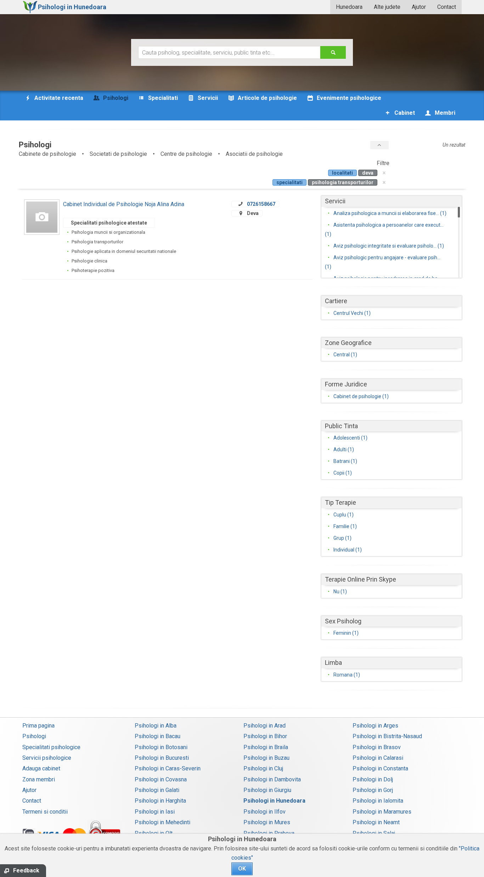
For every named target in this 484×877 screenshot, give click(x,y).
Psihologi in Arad (264, 725)
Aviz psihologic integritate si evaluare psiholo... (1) (388, 246)
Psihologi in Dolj (373, 779)
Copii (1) (342, 473)
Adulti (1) (343, 449)
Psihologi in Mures (266, 822)
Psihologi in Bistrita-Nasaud (387, 736)
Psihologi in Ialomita (378, 800)
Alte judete (387, 7)
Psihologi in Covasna (161, 779)
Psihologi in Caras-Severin (168, 768)
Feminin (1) (346, 633)
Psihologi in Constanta (380, 768)
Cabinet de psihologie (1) (361, 396)
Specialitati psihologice (51, 747)
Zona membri (38, 779)
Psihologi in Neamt (376, 822)
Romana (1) (346, 675)
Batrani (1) (345, 461)
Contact (446, 7)
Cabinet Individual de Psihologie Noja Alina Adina (123, 204)
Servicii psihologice (46, 757)
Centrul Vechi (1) (352, 313)
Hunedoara (349, 7)
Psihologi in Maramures (382, 811)
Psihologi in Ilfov (264, 811)
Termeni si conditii (45, 811)
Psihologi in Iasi (155, 811)
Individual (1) (347, 550)
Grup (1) (342, 538)
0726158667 (261, 204)
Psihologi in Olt (154, 833)
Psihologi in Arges (375, 725)
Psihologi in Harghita (160, 800)
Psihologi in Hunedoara (274, 800)
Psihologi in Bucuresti (162, 757)
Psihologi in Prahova (268, 833)
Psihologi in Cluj (263, 768)
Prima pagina (38, 725)
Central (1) (345, 354)
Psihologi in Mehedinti (162, 822)
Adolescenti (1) (350, 438)
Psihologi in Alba (155, 725)
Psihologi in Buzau (266, 757)
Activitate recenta (58, 98)
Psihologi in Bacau (157, 736)
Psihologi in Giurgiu (267, 790)
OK (242, 868)
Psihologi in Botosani (161, 747)
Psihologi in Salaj (374, 833)
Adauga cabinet (41, 768)
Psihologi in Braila (265, 747)
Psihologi (34, 736)
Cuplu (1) (343, 514)
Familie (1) (345, 526)
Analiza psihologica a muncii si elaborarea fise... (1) (389, 213)
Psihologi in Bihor (265, 736)
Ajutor (419, 7)
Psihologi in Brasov (377, 747)
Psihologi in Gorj (373, 790)
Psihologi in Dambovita (272, 779)
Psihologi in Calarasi (378, 757)
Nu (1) (340, 591)
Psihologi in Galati (157, 790)
